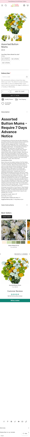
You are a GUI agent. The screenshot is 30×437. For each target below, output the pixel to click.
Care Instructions (7, 205)
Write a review (15, 300)
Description (5, 112)
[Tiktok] (15, 421)
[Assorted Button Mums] (15, 270)
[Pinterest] (8, 421)
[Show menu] (2, 5)
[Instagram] (11, 421)
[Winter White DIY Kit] (13, 232)
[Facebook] (4, 421)
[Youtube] (18, 421)
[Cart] (27, 5)
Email (2, 435)
